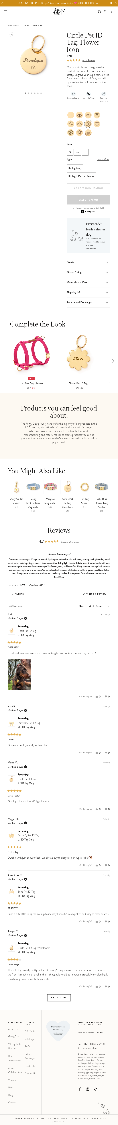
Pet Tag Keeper (85, 501)
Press (11, 1087)
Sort (81, 606)
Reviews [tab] (16, 586)
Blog (10, 1095)
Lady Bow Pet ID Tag (29, 725)
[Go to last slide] (2, 3)
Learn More (91, 249)
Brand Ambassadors (14, 1058)
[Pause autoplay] (110, 3)
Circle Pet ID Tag (27, 781)
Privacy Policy (89, 1078)
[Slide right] (113, 361)
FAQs (28, 1046)
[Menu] (5, 11)
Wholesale (13, 1080)
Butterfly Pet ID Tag (28, 837)
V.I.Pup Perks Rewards (14, 1046)
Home (10, 25)
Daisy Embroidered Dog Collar (33, 503)
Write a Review (98, 595)
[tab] (25, 93)
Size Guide (30, 1066)
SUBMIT (101, 1033)
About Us (13, 1029)
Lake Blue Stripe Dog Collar (102, 503)
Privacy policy (61, 1119)
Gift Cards (30, 1031)
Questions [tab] (36, 586)
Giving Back (14, 1036)
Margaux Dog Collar (50, 501)
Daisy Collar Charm (16, 501)
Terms (98, 1078)
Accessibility (60, 1122)
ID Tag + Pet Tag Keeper (81, 176)
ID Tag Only (75, 168)
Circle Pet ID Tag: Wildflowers (34, 950)
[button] (110, 11)
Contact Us (30, 1073)
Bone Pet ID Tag (26, 894)
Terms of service (79, 1119)
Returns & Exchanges (30, 1056)
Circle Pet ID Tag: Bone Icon (67, 503)
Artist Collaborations (15, 1070)
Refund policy (44, 1119)
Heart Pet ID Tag (27, 633)
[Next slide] (116, 3)
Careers (12, 1102)
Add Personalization (88, 188)
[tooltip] (69, 554)
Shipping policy (98, 1119)
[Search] (99, 11)
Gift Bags (29, 1039)
